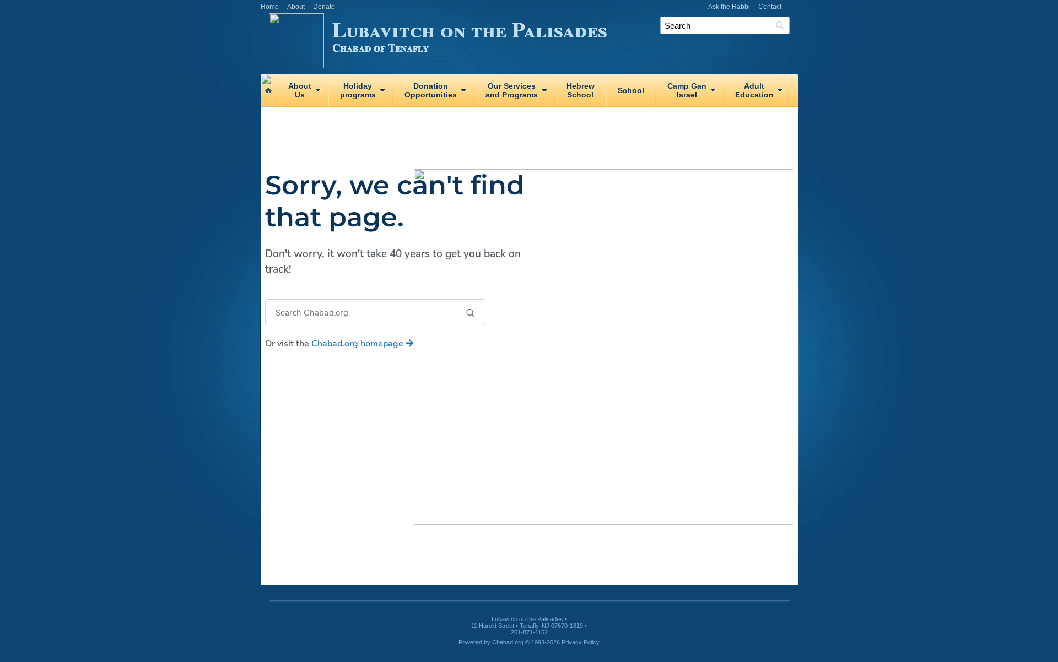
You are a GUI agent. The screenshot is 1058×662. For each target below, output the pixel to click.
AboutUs (299, 90)
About (296, 6)
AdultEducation (754, 90)
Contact (769, 6)
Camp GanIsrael (686, 90)
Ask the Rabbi (729, 6)
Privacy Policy (581, 642)
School (631, 90)
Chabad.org (507, 642)
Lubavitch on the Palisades (469, 34)
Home (270, 6)
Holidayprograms (358, 90)
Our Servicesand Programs (511, 90)
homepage (358, 344)
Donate (324, 6)
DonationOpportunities (430, 90)
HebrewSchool (580, 90)
